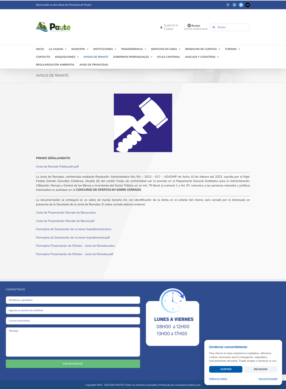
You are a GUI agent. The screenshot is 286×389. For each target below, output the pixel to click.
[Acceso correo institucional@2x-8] (195, 25)
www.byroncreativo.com (187, 384)
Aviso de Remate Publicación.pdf (57, 166)
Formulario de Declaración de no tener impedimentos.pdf (73, 237)
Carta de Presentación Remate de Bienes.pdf (65, 221)
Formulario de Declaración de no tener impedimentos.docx (73, 229)
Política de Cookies (218, 378)
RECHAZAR (260, 369)
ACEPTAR (226, 369)
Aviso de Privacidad (268, 378)
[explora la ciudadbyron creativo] (169, 25)
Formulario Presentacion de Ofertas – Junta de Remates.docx (75, 246)
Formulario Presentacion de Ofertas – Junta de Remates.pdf (74, 254)
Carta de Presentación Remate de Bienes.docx (66, 212)
